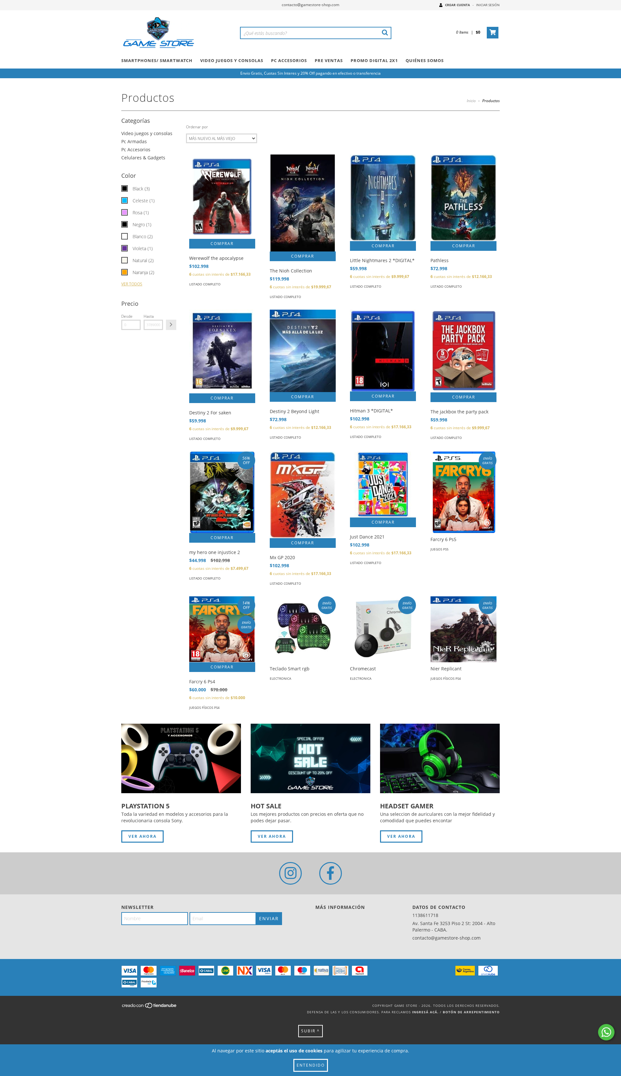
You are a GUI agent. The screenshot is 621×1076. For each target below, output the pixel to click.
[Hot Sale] (310, 758)
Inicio (471, 100)
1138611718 (425, 915)
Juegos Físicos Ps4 (204, 707)
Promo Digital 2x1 (374, 60)
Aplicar (171, 325)
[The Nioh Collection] (303, 203)
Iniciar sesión (488, 5)
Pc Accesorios (289, 60)
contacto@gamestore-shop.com (310, 4)
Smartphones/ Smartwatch (156, 60)
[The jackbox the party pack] (463, 351)
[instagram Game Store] (290, 873)
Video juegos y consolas (146, 133)
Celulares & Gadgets (143, 157)
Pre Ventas (329, 60)
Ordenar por (197, 127)
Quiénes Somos (425, 60)
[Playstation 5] (181, 758)
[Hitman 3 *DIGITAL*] (383, 350)
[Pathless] (463, 197)
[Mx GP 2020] (303, 495)
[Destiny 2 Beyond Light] (303, 351)
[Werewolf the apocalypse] (222, 196)
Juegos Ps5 (439, 549)
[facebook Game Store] (330, 873)
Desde (127, 316)
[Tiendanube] (149, 1007)
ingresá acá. (425, 1012)
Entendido (311, 1065)
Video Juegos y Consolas (231, 60)
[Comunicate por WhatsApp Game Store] (606, 1032)
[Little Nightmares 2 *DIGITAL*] (383, 197)
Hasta (149, 316)
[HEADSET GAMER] (440, 758)
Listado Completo (205, 284)
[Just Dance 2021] (383, 484)
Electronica (280, 678)
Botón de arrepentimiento (471, 1012)
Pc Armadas (134, 141)
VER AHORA (142, 836)
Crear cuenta (457, 5)
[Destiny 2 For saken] (222, 351)
